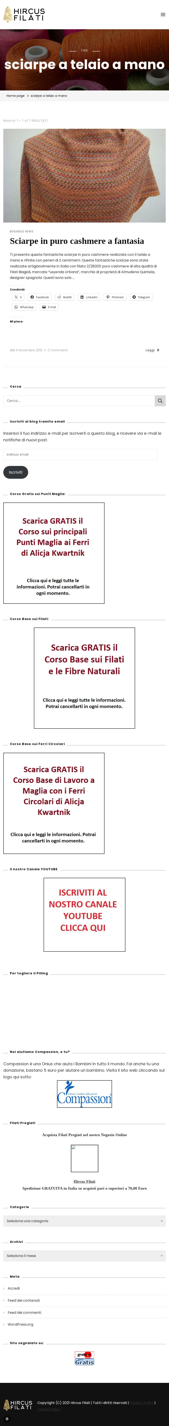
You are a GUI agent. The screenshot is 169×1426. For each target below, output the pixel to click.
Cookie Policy (48, 1409)
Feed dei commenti (24, 1312)
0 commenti (58, 349)
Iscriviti (15, 472)
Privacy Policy (142, 1402)
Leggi (150, 350)
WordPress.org (20, 1324)
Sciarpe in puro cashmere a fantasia (77, 241)
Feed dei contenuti (24, 1300)
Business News (21, 231)
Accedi (14, 1288)
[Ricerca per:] (79, 400)
